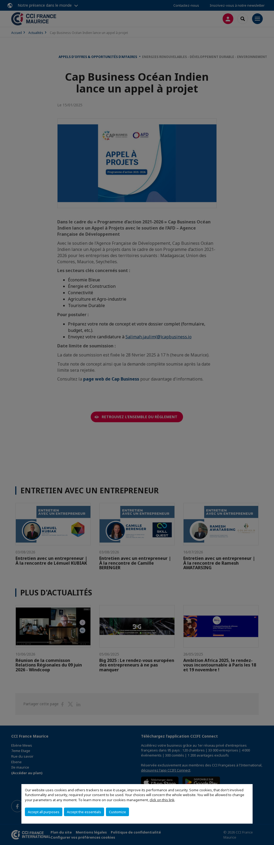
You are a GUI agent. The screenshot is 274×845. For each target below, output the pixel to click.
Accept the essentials (84, 811)
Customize (117, 811)
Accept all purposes (43, 811)
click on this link (162, 799)
